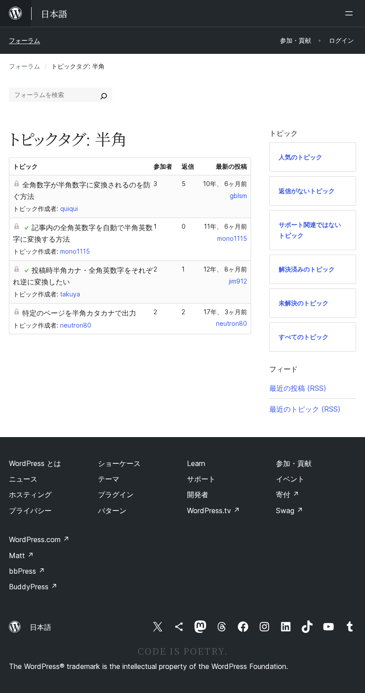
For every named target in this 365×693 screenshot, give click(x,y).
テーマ (108, 478)
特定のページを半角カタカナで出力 (79, 312)
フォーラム (24, 40)
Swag (289, 510)
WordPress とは (35, 463)
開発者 (197, 494)
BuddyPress (33, 586)
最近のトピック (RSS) (305, 409)
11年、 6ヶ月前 (225, 226)
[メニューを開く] (351, 13)
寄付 (287, 494)
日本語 (40, 627)
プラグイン (116, 494)
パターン (112, 510)
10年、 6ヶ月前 (225, 183)
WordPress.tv (213, 510)
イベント (290, 478)
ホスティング (30, 494)
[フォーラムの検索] (103, 95)
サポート (201, 478)
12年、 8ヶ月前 (225, 269)
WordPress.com (39, 539)
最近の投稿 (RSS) (297, 388)
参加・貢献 (294, 463)
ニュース (23, 478)
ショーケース (119, 463)
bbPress (27, 571)
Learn (196, 463)
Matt (21, 555)
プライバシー (30, 510)
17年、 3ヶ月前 (225, 312)
